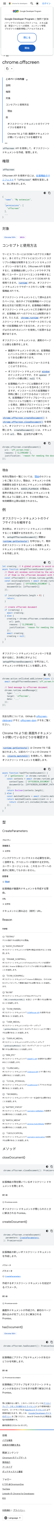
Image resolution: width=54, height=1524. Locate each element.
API (7, 55)
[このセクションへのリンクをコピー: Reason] (15, 920)
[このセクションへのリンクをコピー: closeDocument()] (28, 1157)
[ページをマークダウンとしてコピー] (7, 68)
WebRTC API (32, 1059)
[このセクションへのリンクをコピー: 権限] (12, 161)
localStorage (32, 1085)
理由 (37, 476)
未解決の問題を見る (11, 1445)
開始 (27, 48)
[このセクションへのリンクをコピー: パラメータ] (14, 1264)
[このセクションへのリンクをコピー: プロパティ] (14, 839)
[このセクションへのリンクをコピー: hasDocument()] (26, 1327)
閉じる (27, 37)
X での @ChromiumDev (13, 1484)
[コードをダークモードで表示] (44, 193)
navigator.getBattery (35, 1111)
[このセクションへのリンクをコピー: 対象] (12, 229)
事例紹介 (6, 1462)
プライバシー (19, 1510)
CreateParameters (13, 1276)
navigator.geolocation (36, 1137)
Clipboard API (32, 1072)
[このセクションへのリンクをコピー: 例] (9, 510)
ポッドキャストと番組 (12, 1471)
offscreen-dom (28, 720)
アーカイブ (7, 1467)
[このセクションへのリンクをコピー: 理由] (11, 470)
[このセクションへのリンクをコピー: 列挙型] (10, 928)
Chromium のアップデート (14, 1457)
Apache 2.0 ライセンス (35, 1410)
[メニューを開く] (4, 3)
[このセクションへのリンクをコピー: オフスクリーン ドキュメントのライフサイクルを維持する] (34, 523)
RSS (4, 1498)
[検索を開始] (32, 3)
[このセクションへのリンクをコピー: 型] (9, 822)
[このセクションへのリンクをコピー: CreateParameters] (30, 831)
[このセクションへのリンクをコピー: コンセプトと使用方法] (40, 246)
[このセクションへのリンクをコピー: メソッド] (19, 1149)
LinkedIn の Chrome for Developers (18, 1493)
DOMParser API (33, 1012)
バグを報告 (7, 1440)
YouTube (6, 1489)
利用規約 (6, 1510)
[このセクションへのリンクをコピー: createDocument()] (30, 1222)
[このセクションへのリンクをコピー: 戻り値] (10, 1194)
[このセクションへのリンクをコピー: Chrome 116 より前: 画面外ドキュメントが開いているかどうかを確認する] (5, 741)
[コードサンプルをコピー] (49, 193)
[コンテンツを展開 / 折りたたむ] (27, 80)
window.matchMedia (35, 1124)
